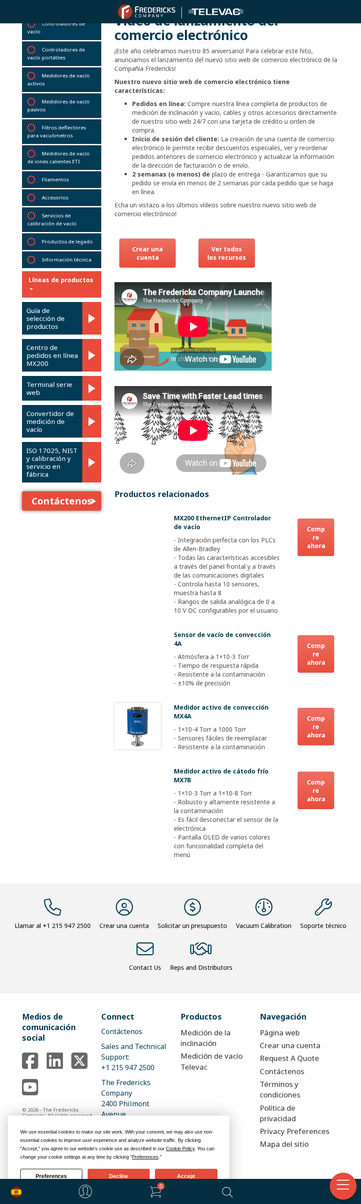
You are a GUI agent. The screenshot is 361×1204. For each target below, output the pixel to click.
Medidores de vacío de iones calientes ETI (58, 157)
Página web (280, 1032)
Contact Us (145, 967)
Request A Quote (289, 1058)
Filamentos (55, 179)
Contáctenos (62, 501)
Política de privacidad (278, 1113)
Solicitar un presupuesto (192, 925)
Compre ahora (316, 537)
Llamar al (53, 925)
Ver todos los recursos (226, 253)
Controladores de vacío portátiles (56, 53)
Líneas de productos (61, 280)
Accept (186, 1176)
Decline (118, 1176)
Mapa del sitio (284, 1144)
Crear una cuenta (147, 253)
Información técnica (67, 259)
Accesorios (55, 197)
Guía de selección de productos (45, 318)
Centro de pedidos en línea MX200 (52, 355)
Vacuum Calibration (263, 925)
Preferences (51, 1176)
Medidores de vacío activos (58, 79)
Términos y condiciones (280, 1089)
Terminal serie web (49, 388)
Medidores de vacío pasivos (58, 105)
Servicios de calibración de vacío (52, 219)
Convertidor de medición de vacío (50, 421)
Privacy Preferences (294, 1131)
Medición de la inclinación (205, 1037)
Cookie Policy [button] (180, 1148)
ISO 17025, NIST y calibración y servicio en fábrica (51, 462)
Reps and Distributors (201, 967)
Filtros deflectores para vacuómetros (56, 131)
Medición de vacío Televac (211, 1061)
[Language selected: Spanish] (14, 1191)
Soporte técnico (323, 925)
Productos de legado (67, 241)
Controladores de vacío (56, 27)
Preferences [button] (145, 1157)
